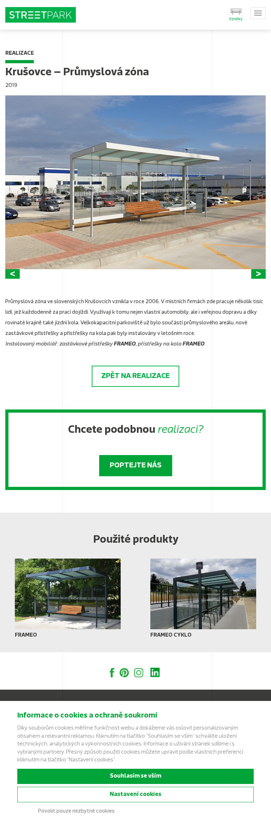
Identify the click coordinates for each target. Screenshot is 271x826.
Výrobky (235, 19)
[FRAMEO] (68, 601)
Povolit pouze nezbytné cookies (76, 811)
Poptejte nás (136, 465)
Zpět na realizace (135, 376)
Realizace (19, 53)
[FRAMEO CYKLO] (203, 601)
